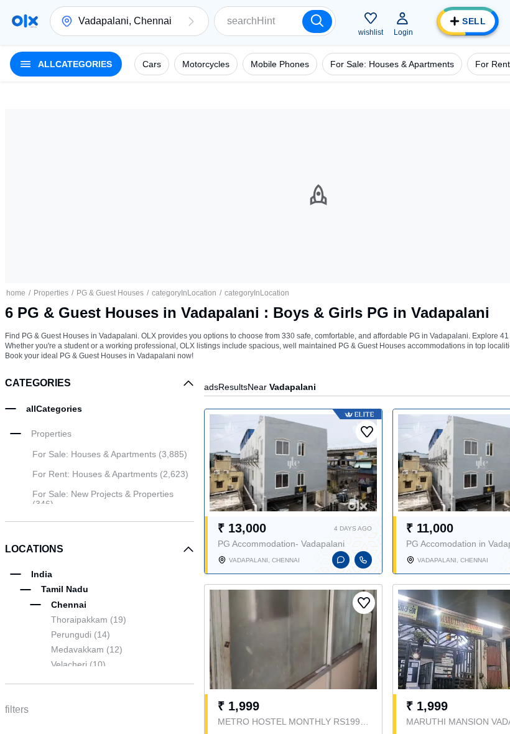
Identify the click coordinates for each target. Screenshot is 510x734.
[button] (190, 21)
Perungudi (80, 634)
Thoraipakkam (88, 620)
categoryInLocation (184, 293)
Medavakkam (87, 649)
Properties (51, 293)
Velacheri (78, 664)
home (16, 293)
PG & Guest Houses (110, 293)
